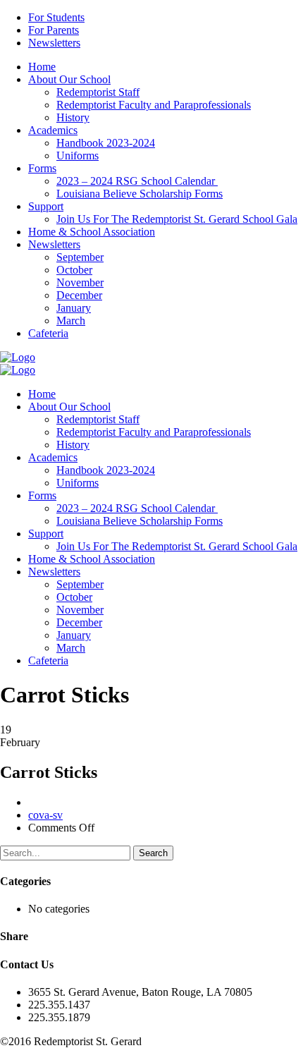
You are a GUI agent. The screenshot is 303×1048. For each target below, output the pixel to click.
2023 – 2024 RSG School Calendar (137, 181)
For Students (56, 17)
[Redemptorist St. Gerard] (17, 357)
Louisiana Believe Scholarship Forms (139, 194)
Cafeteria (48, 333)
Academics (53, 130)
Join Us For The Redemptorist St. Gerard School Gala (176, 219)
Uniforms (77, 156)
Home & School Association (91, 232)
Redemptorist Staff (98, 92)
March (70, 321)
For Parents (53, 30)
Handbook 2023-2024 (105, 143)
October (74, 270)
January (73, 308)
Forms (42, 168)
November (80, 282)
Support (45, 206)
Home (42, 67)
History (72, 117)
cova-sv (45, 815)
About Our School (69, 79)
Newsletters (54, 43)
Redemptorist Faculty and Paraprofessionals (153, 105)
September (80, 257)
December (79, 295)
